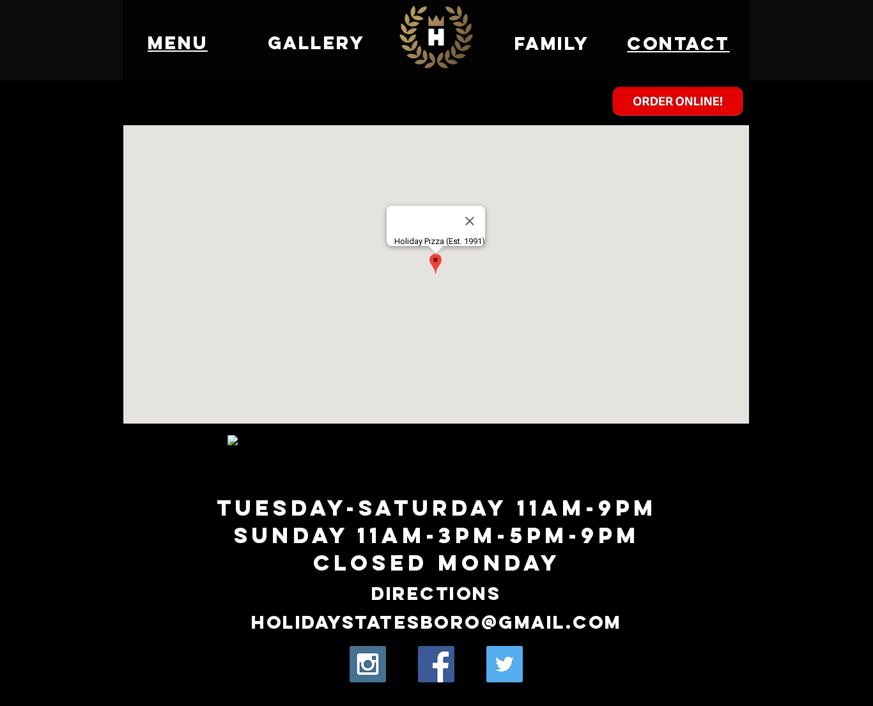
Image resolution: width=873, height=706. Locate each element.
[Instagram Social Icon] (368, 664)
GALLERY (317, 42)
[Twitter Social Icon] (504, 664)
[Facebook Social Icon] (436, 664)
